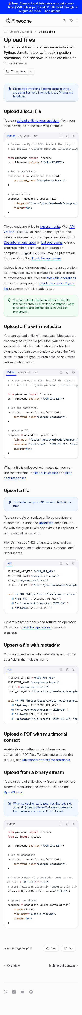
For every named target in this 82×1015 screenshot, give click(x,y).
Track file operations (46, 258)
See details (52, 11)
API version (47, 502)
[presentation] (41, 178)
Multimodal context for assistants (46, 760)
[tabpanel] (41, 178)
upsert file (46, 523)
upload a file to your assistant (38, 120)
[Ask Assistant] (73, 136)
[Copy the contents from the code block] (67, 136)
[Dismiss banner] (76, 7)
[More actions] (77, 20)
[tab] (11, 136)
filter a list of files (45, 473)
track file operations (61, 278)
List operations (51, 242)
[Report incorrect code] (61, 136)
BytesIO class (13, 792)
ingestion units (50, 226)
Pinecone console (24, 304)
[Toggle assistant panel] (71, 20)
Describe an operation (20, 242)
